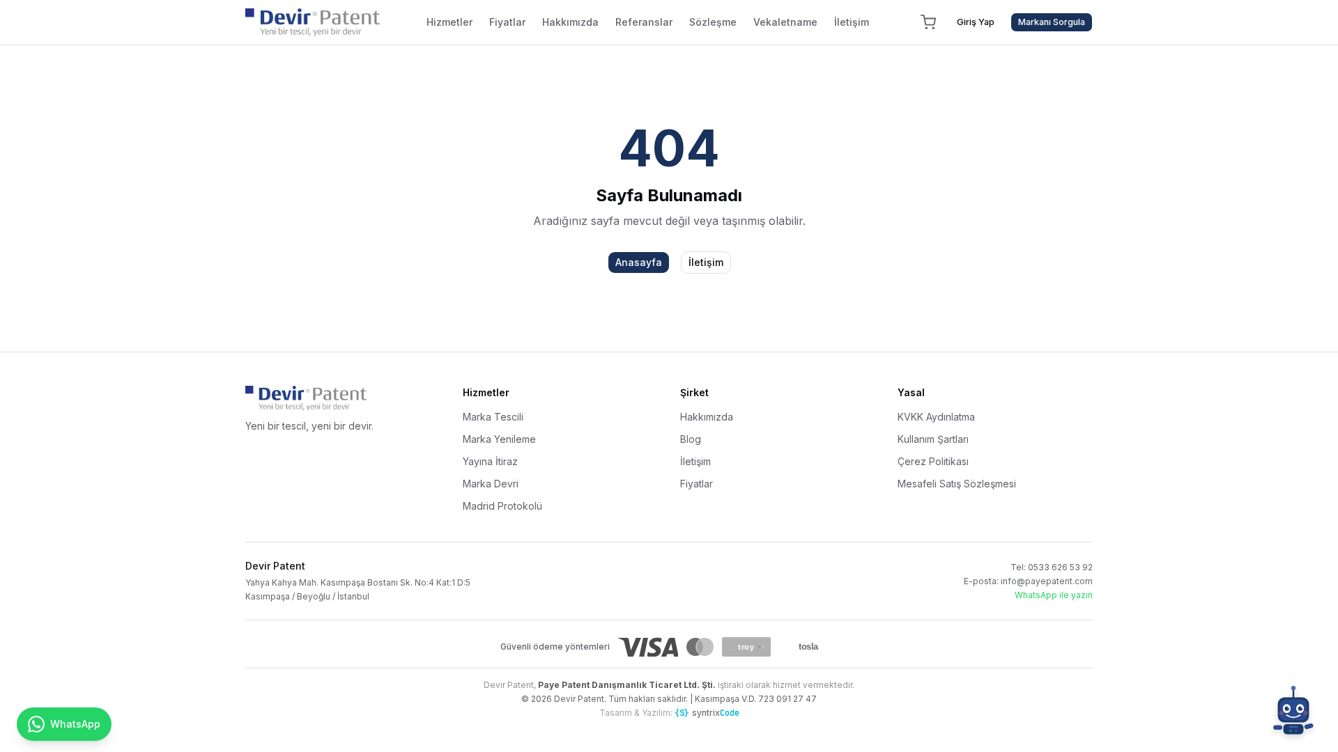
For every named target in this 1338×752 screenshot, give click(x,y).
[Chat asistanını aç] (1293, 713)
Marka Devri (490, 483)
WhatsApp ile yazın (1054, 595)
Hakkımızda (570, 22)
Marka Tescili (493, 417)
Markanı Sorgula (1051, 22)
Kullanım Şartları (933, 439)
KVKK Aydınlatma (936, 417)
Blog (690, 439)
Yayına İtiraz (490, 461)
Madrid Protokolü (502, 506)
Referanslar (643, 22)
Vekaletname (785, 22)
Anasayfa (638, 262)
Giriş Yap (975, 22)
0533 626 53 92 (1060, 567)
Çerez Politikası (933, 461)
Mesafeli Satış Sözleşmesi (957, 483)
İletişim (851, 22)
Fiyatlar (507, 22)
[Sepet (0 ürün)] (928, 22)
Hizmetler (449, 22)
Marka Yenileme (499, 439)
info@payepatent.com (1047, 581)
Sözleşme (713, 22)
